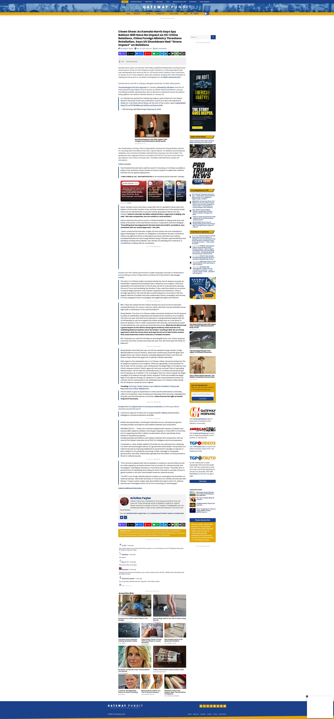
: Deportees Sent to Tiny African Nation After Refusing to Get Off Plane (204, 263)
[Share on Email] (180, 53)
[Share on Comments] (172, 53)
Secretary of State (128, 241)
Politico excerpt (124, 164)
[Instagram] (221, 706)
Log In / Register (204, 2)
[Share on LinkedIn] (165, 53)
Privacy (209, 714)
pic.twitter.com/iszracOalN (152, 105)
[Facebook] (211, 706)
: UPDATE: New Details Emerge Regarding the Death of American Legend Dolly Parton (204, 257)
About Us (137, 14)
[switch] (206, 13)
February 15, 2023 (154, 109)
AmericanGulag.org (200, 433)
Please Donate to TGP (179, 2)
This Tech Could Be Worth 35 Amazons (205, 498)
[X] (207, 706)
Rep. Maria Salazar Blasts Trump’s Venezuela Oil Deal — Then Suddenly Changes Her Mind (203, 212)
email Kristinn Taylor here (136, 513)
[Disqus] (152, 564)
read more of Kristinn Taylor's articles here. (167, 513)
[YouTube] (224, 706)
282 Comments (161, 49)
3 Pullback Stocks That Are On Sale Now (205, 504)
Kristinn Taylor (140, 498)
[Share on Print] (183, 53)
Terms (215, 714)
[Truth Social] (201, 706)
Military (165, 413)
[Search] (213, 37)
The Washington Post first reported (132, 87)
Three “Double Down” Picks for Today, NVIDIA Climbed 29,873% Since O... (206, 510)
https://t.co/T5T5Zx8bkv (130, 105)
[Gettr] (204, 706)
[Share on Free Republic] (169, 53)
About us (196, 714)
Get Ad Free (192, 2)
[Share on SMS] (176, 53)
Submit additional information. (130, 488)
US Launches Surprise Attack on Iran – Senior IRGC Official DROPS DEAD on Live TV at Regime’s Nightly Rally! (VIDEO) (203, 196)
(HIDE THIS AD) (171, 18)
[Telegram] (217, 706)
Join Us (148, 14)
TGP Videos (159, 2)
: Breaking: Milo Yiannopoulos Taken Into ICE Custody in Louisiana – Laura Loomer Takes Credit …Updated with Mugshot (204, 270)
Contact (203, 714)
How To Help (174, 14)
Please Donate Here (202, 520)
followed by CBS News (165, 87)
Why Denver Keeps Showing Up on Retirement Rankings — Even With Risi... (205, 494)
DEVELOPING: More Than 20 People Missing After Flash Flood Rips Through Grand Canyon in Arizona (204, 224)
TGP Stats (202, 481)
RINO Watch (148, 2)
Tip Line (125, 2)
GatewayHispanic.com (202, 419)
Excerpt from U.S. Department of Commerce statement (140, 406)
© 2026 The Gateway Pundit (116, 714)
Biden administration (172, 77)
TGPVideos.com (199, 447)
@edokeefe (181, 103)
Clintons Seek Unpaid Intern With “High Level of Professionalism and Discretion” (204, 218)
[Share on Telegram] (162, 53)
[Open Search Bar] (201, 13)
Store (168, 2)
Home (128, 14)
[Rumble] (214, 706)
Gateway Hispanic (136, 2)
